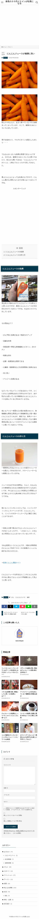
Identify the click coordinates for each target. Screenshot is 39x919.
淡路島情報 (9, 863)
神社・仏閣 (8, 899)
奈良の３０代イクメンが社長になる (20, 2)
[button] (4, 606)
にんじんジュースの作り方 (15, 255)
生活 (7, 892)
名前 (6, 788)
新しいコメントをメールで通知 (13, 815)
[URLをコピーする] (34, 606)
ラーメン (8, 879)
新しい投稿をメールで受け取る (13, 821)
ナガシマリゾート (11, 855)
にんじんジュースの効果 (15, 252)
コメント (7, 765)
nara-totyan (20, 641)
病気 (7, 895)
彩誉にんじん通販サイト (12, 563)
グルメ (5, 57)
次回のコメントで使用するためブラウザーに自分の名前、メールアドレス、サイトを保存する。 (20, 808)
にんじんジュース (20, 597)
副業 (7, 883)
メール (6, 795)
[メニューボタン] (2, 2)
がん (12, 597)
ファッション (10, 875)
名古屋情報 (9, 859)
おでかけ (8, 851)
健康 (28, 597)
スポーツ (8, 871)
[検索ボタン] (37, 2)
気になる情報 (10, 887)
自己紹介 (8, 904)
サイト (6, 801)
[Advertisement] (19, 25)
